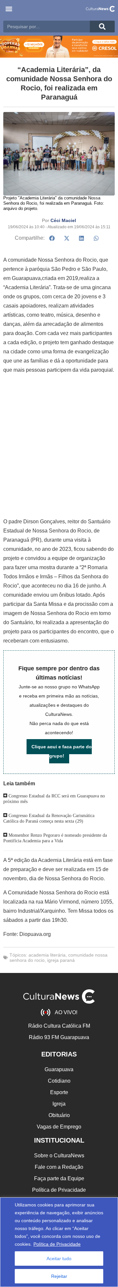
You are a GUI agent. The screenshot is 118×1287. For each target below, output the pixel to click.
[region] (59, 1242)
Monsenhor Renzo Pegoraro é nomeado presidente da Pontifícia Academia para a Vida (55, 838)
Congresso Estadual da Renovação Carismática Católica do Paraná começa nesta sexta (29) (48, 818)
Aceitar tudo (59, 1258)
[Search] (102, 26)
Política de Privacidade (57, 1244)
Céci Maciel (63, 220)
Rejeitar (59, 1276)
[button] (8, 8)
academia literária (47, 955)
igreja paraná (61, 960)
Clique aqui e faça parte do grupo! (61, 751)
